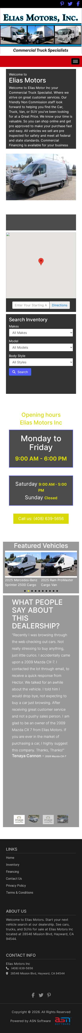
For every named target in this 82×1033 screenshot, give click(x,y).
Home (10, 858)
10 (57, 591)
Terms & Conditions (19, 892)
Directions (59, 305)
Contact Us (14, 879)
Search (22, 372)
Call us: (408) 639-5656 (41, 518)
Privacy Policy (16, 886)
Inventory (12, 865)
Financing (12, 872)
